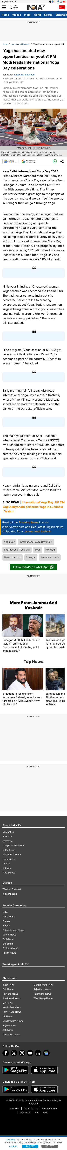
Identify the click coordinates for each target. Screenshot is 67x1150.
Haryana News (10, 993)
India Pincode (9, 893)
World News (8, 916)
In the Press (8, 850)
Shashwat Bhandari (24, 74)
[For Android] (15, 1089)
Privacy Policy (49, 1108)
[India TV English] (36, 7)
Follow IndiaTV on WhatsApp (30, 567)
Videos (16, 14)
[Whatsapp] (55, 161)
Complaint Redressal (13, 845)
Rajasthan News (42, 989)
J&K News (7, 1030)
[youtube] (30, 1053)
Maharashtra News (44, 984)
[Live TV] (62, 7)
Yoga (37, 549)
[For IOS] (44, 1089)
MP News (7, 1002)
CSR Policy (25, 1112)
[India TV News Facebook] (58, 1)
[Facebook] (5, 1053)
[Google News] (10, 161)
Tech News (8, 939)
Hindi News (8, 859)
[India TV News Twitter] (61, 1)
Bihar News (8, 984)
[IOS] (50, 1)
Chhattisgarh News (12, 1020)
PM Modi (50, 549)
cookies (13, 1146)
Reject (49, 1146)
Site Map (14, 1108)
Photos (6, 921)
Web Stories (8, 872)
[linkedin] (38, 1053)
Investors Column (11, 854)
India (27, 14)
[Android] (53, 1)
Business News (10, 948)
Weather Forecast (11, 889)
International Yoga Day (17, 549)
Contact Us (8, 831)
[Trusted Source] (29, 161)
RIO (37, 1112)
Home (5, 14)
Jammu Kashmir (50, 557)
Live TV (6, 863)
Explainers (7, 943)
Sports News (9, 934)
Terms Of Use (30, 1108)
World (37, 14)
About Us (7, 836)
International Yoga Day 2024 (36, 541)
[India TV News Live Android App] (15, 1070)
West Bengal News (43, 998)
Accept (30, 1146)
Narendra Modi (12, 557)
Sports (48, 14)
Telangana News (42, 993)
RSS (45, 1112)
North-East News (11, 1007)
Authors (6, 868)
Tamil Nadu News (11, 1011)
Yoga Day (9, 541)
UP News (7, 1016)
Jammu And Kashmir (20, 44)
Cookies (11, 1139)
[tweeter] (14, 1053)
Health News (9, 952)
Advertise (7, 841)
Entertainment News (13, 930)
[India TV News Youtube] (64, 1)
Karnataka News (11, 1034)
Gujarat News (9, 1025)
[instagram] (22, 1053)
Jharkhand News (11, 998)
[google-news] (46, 1053)
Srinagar (31, 557)
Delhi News (8, 989)
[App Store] (44, 1070)
